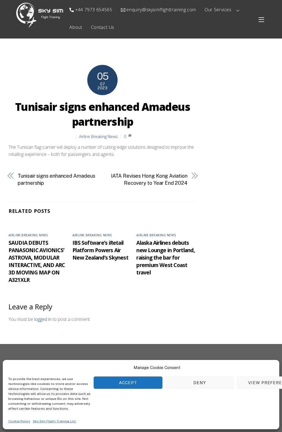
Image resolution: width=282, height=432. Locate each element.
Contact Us (102, 27)
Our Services (218, 10)
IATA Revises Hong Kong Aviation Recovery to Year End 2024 (149, 179)
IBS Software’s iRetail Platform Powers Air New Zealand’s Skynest (100, 250)
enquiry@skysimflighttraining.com (160, 10)
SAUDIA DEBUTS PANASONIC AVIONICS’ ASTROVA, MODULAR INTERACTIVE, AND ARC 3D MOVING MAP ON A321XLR (37, 261)
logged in (42, 319)
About (75, 27)
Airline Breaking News (98, 136)
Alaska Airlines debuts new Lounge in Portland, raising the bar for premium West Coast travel (165, 257)
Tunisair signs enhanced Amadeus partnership (102, 114)
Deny (199, 382)
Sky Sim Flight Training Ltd (54, 421)
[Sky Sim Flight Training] (39, 24)
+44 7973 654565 (93, 10)
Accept (128, 382)
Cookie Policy (19, 421)
